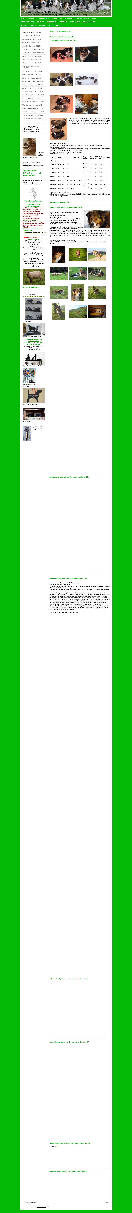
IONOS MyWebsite (41, 1207)
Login (107, 1202)
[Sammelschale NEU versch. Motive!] (34, 329)
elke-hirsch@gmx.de (29, 220)
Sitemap (35, 1202)
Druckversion (29, 1202)
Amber (58, 1146)
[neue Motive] (33, 309)
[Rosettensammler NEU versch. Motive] (29, 375)
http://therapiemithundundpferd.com (34, 296)
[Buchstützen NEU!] (34, 414)
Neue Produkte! (33, 239)
